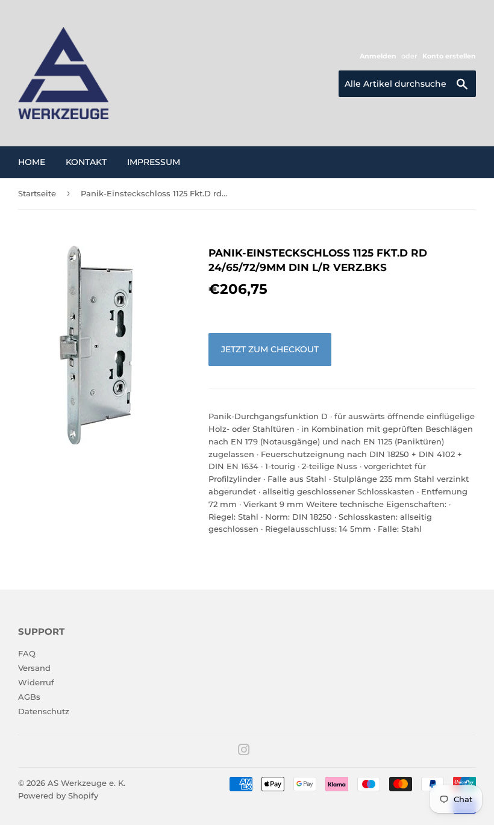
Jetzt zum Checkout (270, 349)
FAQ (27, 653)
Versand (34, 668)
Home (31, 162)
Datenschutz (43, 711)
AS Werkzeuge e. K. (86, 783)
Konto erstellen (449, 56)
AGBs (29, 697)
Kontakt (86, 162)
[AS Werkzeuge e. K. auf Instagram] (244, 751)
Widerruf (36, 682)
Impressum (153, 162)
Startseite (37, 193)
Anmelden (378, 56)
